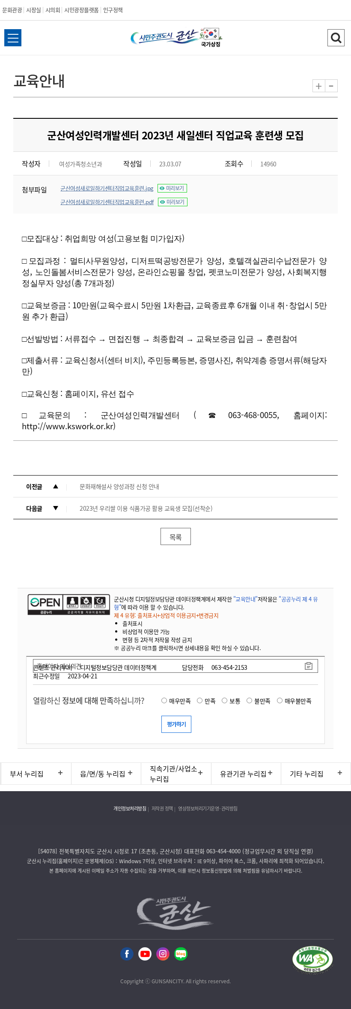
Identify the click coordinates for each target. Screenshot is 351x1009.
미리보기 (175, 188)
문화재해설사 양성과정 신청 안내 (119, 486)
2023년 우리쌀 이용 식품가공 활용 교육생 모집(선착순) (146, 508)
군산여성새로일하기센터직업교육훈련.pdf (107, 202)
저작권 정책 (162, 808)
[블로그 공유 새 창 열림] (181, 954)
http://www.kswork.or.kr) (69, 426)
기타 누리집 (307, 773)
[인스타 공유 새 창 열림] (163, 954)
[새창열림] (211, 38)
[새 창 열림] (68, 604)
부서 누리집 (27, 773)
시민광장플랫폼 (81, 10)
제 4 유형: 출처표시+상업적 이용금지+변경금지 (166, 615)
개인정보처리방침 (129, 808)
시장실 (33, 10)
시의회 (52, 10)
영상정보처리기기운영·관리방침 (208, 808)
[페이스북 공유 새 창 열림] (127, 954)
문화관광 (12, 10)
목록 (176, 537)
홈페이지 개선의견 (59, 666)
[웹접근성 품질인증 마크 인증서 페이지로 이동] (312, 961)
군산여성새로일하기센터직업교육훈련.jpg (106, 188)
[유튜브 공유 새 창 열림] (145, 954)
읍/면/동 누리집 (102, 773)
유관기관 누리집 (243, 773)
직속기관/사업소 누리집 (173, 773)
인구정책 (113, 10)
